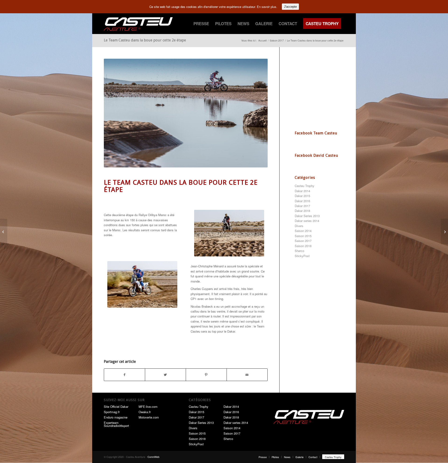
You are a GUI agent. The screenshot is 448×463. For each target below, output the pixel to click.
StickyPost (302, 256)
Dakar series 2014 (307, 220)
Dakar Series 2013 (307, 216)
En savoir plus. (267, 6)
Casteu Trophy (304, 186)
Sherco (299, 251)
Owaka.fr (145, 412)
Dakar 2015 (302, 196)
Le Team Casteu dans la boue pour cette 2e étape (145, 40)
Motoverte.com (149, 417)
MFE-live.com (148, 406)
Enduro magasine (115, 417)
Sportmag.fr (112, 412)
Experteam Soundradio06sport (116, 424)
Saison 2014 (303, 230)
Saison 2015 (303, 236)
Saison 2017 (303, 240)
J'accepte (290, 6)
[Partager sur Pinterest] (206, 375)
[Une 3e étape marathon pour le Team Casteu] (444, 231)
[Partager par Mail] (247, 375)
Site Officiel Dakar (116, 406)
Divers (299, 226)
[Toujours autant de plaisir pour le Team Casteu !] (3, 231)
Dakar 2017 (302, 206)
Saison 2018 (303, 246)
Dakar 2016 (302, 201)
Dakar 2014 (302, 191)
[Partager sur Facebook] (124, 375)
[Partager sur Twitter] (165, 375)
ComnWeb (153, 457)
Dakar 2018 (302, 210)
